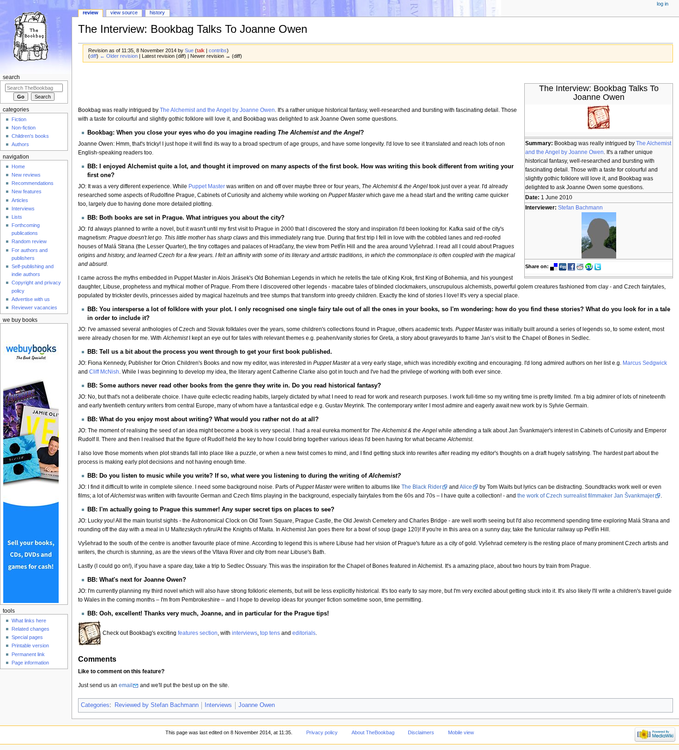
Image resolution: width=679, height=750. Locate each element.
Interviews (218, 705)
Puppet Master (206, 186)
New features (27, 191)
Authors (20, 144)
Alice (466, 487)
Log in (662, 3)
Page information (30, 662)
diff (93, 56)
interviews (244, 633)
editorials (303, 633)
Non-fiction (24, 127)
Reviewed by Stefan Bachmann (157, 705)
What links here (29, 620)
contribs (218, 50)
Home (18, 166)
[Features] (89, 633)
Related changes (30, 629)
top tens (270, 633)
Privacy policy (322, 732)
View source (124, 12)
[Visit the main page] (36, 36)
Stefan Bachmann (580, 207)
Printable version (30, 645)
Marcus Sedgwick (645, 363)
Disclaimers (421, 732)
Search (11, 77)
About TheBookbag (373, 732)
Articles (20, 200)
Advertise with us (31, 299)
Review (90, 12)
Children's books (30, 136)
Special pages (27, 637)
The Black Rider (421, 487)
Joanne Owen (256, 705)
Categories (95, 705)
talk (201, 50)
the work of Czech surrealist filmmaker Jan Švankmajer (586, 495)
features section (198, 633)
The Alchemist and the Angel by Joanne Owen (217, 110)
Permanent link (28, 654)
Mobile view (461, 732)
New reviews (26, 175)
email (126, 685)
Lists (17, 217)
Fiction (19, 119)
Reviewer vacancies (34, 307)
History (157, 12)
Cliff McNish (104, 372)
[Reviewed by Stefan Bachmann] (599, 235)
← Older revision (119, 56)
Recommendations (33, 183)
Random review (29, 241)
